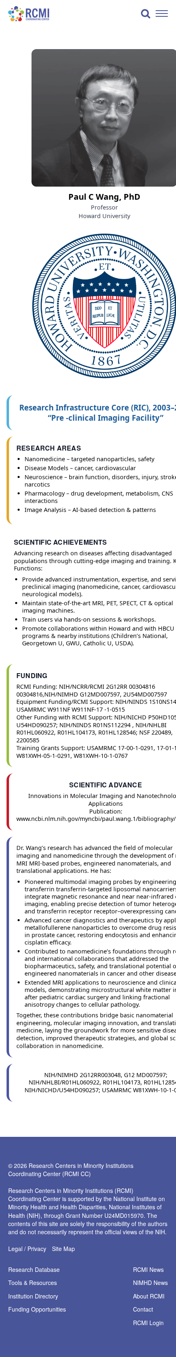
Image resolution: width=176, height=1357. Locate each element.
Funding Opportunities (37, 1309)
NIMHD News (150, 1283)
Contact (143, 1309)
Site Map (63, 1248)
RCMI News (148, 1270)
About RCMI (149, 1296)
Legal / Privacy (27, 1248)
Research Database (34, 1270)
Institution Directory (33, 1296)
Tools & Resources (32, 1283)
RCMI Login (148, 1323)
